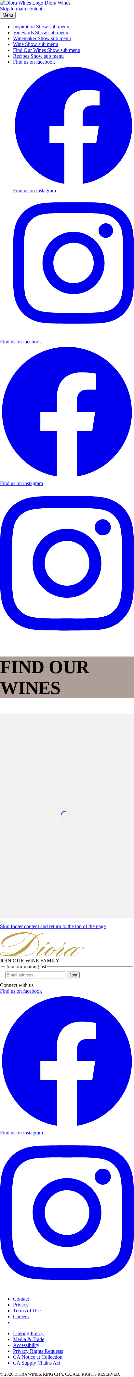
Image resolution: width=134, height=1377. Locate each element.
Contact (21, 1299)
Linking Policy (28, 1333)
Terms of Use (27, 1310)
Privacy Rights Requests (38, 1351)
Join (73, 975)
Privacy (21, 1304)
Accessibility (26, 1345)
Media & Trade (28, 1339)
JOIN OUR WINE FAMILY (30, 960)
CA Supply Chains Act (36, 1363)
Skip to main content (21, 8)
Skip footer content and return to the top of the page (53, 926)
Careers (21, 1316)
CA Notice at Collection (37, 1357)
